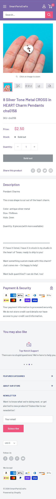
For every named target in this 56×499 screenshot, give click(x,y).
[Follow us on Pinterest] (17, 458)
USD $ (7, 443)
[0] (50, 6)
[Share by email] (51, 170)
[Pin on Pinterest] (39, 170)
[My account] (44, 6)
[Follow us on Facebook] (5, 458)
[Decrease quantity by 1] (18, 146)
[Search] (49, 14)
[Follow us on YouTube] (23, 458)
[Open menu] (4, 6)
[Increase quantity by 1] (34, 146)
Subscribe (13, 428)
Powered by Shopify (12, 492)
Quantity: (8, 146)
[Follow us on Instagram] (11, 458)
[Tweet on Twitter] (45, 170)
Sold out (28, 158)
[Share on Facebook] (33, 170)
